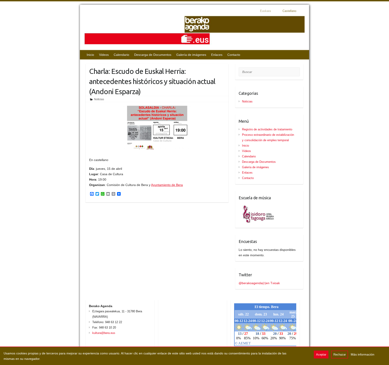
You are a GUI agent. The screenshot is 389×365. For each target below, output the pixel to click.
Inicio (90, 55)
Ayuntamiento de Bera (167, 185)
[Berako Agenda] (194, 31)
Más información (362, 354)
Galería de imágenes (191, 55)
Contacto (233, 55)
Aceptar (321, 354)
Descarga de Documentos (152, 55)
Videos (104, 55)
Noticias (99, 99)
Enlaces (216, 55)
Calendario (121, 55)
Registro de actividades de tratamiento (267, 129)
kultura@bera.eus (103, 333)
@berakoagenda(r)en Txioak (259, 283)
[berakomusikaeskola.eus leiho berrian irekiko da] (257, 206)
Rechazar (339, 354)
